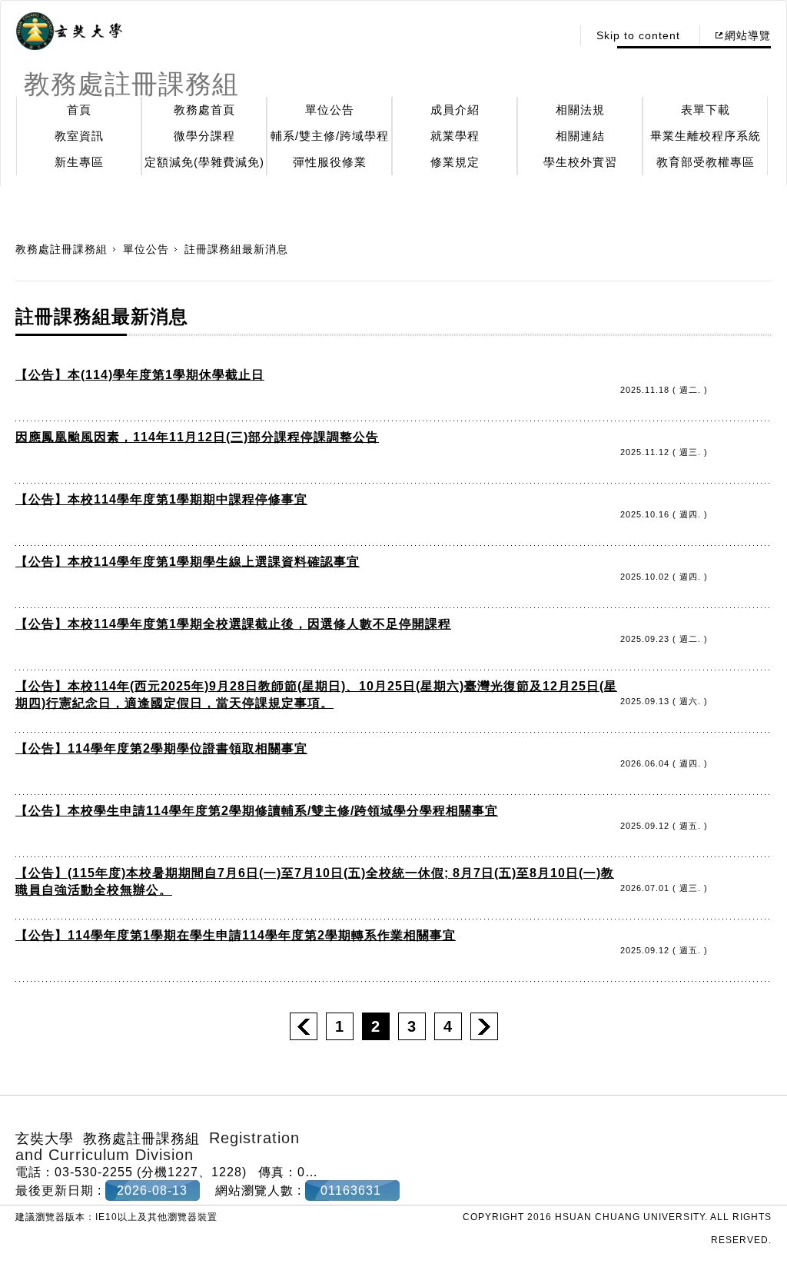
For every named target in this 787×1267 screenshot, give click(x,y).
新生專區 (79, 161)
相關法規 (580, 109)
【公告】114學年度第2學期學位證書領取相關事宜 (161, 748)
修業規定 (455, 161)
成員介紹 (455, 109)
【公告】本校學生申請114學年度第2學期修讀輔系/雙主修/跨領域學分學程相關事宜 (256, 810)
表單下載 (705, 109)
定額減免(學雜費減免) (204, 161)
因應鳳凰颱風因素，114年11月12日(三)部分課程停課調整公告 (197, 437)
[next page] (484, 1026)
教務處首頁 (204, 109)
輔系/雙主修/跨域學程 (330, 135)
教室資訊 (79, 135)
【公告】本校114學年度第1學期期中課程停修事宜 (161, 499)
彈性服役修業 (330, 161)
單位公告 (329, 109)
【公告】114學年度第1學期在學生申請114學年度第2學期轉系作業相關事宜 (235, 935)
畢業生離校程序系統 (705, 135)
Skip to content (638, 35)
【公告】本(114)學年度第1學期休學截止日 (139, 374)
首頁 (79, 109)
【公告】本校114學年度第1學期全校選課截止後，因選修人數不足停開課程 (233, 623)
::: (555, 35)
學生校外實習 (580, 161)
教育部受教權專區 (705, 161)
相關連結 (580, 135)
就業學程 (455, 135)
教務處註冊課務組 (61, 249)
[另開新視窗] (69, 31)
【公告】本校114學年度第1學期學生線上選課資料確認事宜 (187, 561)
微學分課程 (204, 135)
